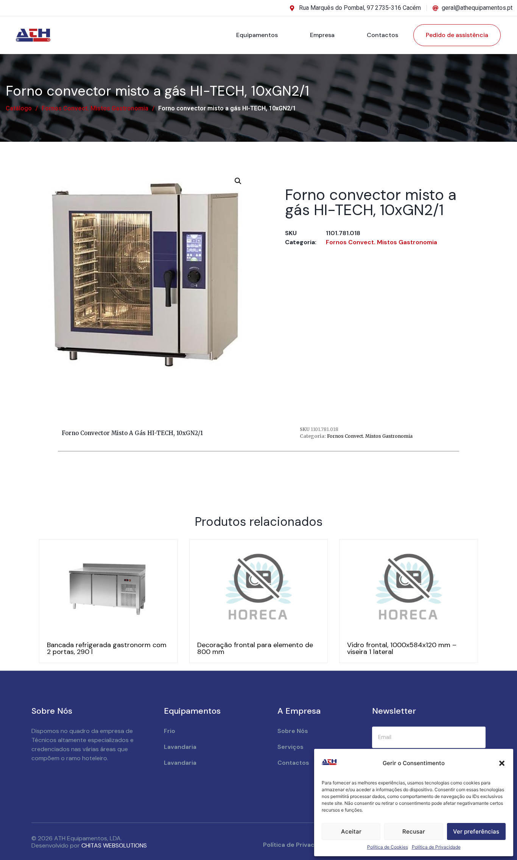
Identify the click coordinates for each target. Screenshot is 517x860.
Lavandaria (180, 747)
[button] (502, 763)
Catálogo (19, 108)
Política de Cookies (387, 847)
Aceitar (351, 831)
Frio (169, 731)
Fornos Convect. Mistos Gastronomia (95, 108)
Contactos (382, 35)
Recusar (413, 831)
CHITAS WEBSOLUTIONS (114, 845)
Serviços (290, 747)
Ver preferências (476, 831)
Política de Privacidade (436, 847)
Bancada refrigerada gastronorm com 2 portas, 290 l (107, 648)
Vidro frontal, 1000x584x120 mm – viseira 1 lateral (401, 648)
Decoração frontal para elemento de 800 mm (255, 648)
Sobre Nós (292, 731)
